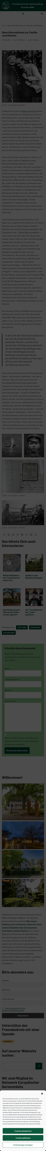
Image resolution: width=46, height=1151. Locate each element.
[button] (42, 1093)
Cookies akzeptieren (23, 1131)
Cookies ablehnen (23, 1138)
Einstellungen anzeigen (23, 1145)
